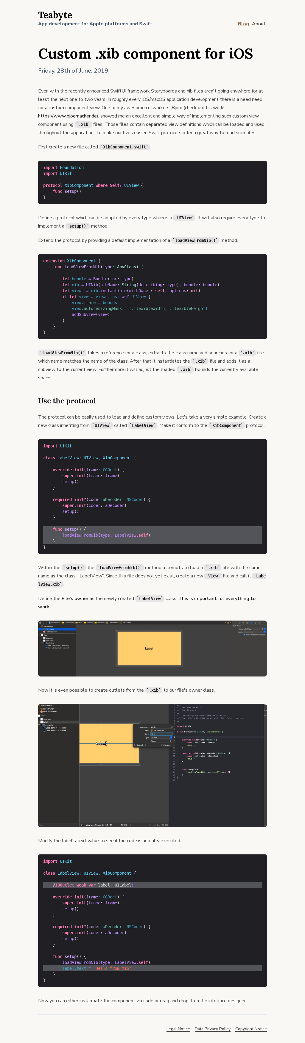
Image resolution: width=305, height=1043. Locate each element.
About (258, 24)
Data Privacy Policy (213, 1029)
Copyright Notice (251, 1029)
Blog (243, 24)
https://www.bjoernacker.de (67, 116)
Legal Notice (178, 1029)
